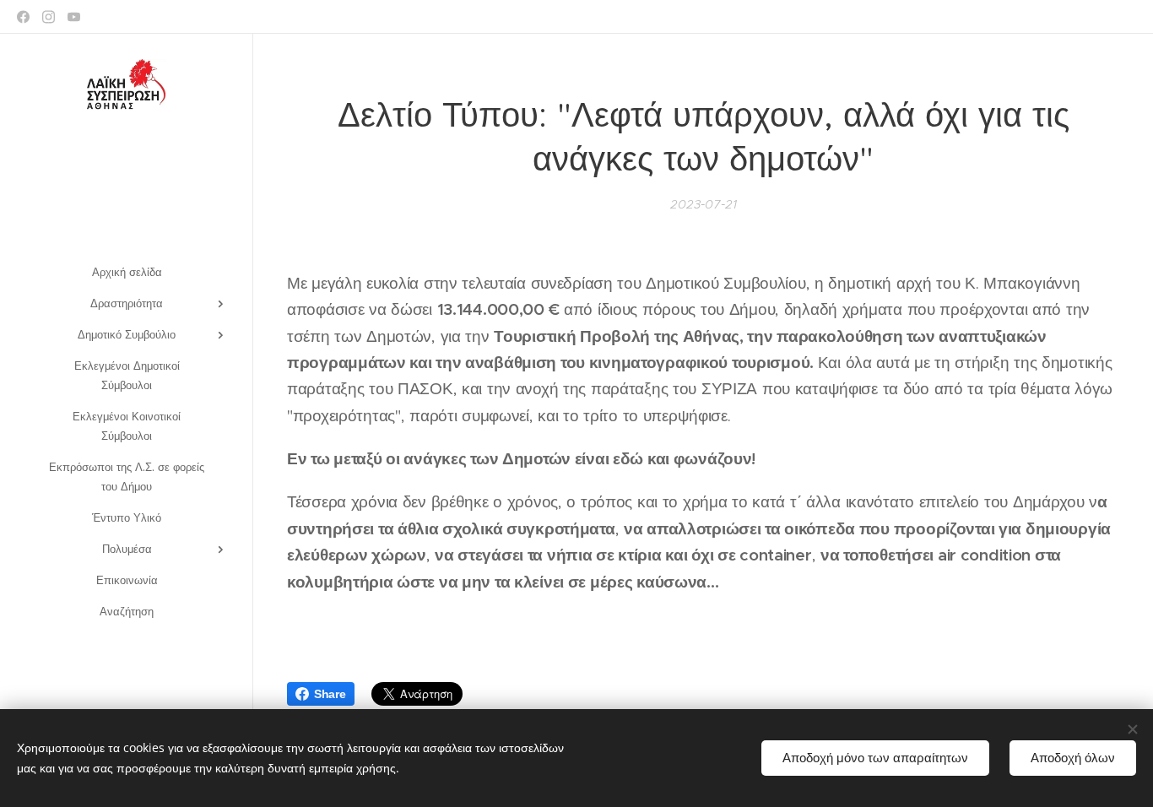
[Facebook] (23, 17)
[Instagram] (48, 17)
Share (330, 694)
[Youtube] (73, 17)
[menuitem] (126, 272)
